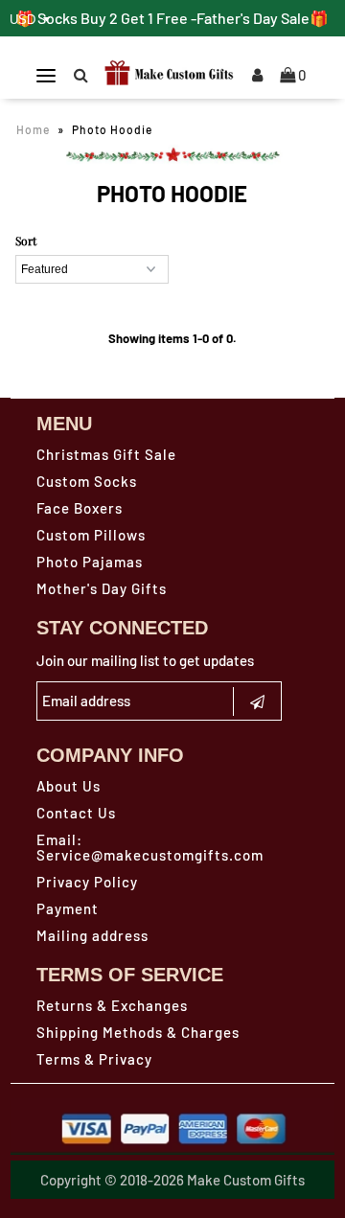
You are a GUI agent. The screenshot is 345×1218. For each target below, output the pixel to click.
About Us (68, 785)
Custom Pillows (91, 534)
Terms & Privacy (94, 1059)
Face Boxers (79, 508)
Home (33, 129)
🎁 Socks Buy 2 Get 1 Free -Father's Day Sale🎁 (172, 18)
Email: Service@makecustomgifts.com (150, 847)
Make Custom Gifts (246, 1179)
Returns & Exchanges (112, 1005)
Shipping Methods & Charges (138, 1032)
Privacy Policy (87, 881)
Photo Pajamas (89, 561)
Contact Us (76, 812)
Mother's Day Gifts (101, 588)
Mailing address (92, 935)
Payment (67, 908)
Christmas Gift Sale (106, 454)
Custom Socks (86, 481)
